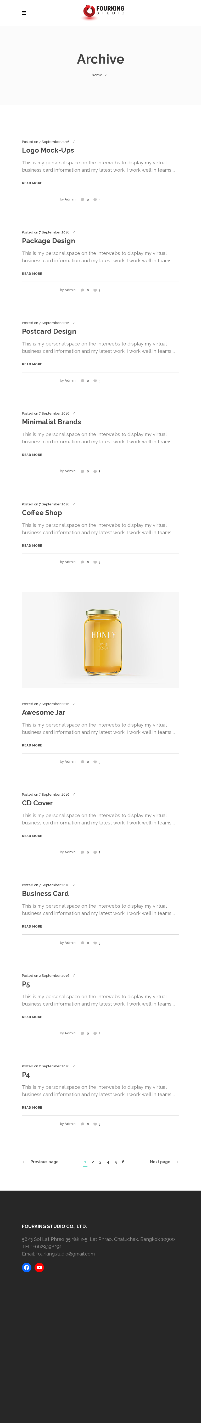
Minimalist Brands (51, 422)
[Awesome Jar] (100, 639)
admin (70, 199)
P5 (26, 984)
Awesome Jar (43, 712)
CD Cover (37, 803)
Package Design (48, 241)
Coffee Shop (42, 513)
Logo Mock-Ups (48, 150)
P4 (26, 1075)
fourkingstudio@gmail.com (65, 1254)
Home (97, 75)
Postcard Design (49, 331)
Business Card (45, 893)
